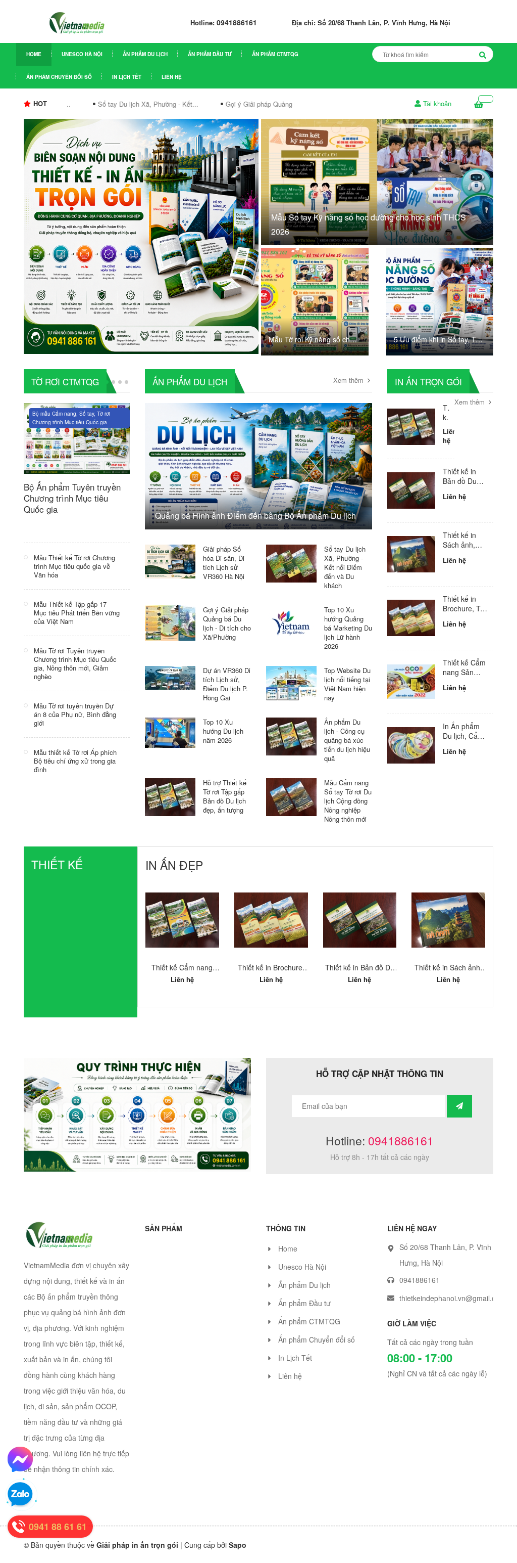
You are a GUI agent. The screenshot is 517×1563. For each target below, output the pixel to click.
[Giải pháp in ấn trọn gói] (141, 235)
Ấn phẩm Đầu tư (210, 54)
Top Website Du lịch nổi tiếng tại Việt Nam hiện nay (347, 683)
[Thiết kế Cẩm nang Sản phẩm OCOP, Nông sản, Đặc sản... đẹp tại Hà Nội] (411, 682)
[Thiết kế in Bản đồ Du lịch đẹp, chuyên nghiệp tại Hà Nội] (411, 491)
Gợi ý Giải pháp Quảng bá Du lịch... (269, 104)
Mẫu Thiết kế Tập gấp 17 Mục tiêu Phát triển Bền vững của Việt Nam (77, 612)
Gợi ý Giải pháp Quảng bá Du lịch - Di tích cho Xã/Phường (227, 623)
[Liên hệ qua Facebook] (20, 1459)
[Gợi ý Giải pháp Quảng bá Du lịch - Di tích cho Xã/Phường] (170, 621)
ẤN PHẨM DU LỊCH (189, 381)
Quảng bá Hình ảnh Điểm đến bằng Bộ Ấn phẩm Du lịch (255, 515)
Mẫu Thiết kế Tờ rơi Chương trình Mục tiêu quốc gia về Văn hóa (74, 566)
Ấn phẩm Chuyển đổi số (59, 76)
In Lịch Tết (126, 76)
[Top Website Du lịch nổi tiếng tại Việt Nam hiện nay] (291, 682)
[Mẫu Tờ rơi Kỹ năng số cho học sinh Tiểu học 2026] (315, 301)
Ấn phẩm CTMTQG (275, 54)
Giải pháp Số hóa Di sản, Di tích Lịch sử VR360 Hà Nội (223, 562)
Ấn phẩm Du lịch (145, 54)
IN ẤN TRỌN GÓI (428, 381)
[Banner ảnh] (137, 1124)
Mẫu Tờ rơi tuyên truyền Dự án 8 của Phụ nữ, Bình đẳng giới (75, 714)
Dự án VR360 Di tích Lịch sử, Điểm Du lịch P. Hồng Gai (226, 683)
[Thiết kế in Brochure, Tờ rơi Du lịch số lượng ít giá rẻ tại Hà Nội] (411, 618)
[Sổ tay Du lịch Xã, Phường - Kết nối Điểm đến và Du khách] (291, 562)
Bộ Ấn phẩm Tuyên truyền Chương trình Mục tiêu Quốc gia (72, 497)
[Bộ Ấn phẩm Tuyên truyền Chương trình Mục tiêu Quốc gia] (77, 437)
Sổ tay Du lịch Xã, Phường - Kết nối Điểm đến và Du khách (345, 567)
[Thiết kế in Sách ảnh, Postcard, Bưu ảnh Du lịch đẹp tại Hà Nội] (411, 554)
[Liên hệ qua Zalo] (20, 1494)
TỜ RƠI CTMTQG (65, 381)
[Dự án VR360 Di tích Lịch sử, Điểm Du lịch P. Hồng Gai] (170, 677)
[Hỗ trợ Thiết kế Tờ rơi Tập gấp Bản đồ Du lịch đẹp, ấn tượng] (170, 796)
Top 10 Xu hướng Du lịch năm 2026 (223, 731)
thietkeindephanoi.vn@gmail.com (452, 1308)
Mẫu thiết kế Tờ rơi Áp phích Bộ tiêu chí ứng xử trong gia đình (75, 760)
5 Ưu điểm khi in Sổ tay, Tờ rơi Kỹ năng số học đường (437, 339)
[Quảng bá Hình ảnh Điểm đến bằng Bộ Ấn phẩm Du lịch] (258, 477)
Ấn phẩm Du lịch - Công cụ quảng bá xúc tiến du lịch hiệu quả (347, 740)
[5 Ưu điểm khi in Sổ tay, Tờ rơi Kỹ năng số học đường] (440, 301)
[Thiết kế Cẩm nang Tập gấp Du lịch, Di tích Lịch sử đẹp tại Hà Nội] (411, 427)
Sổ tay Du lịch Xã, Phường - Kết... (139, 104)
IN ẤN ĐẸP (174, 865)
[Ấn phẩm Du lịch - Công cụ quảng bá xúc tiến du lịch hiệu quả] (291, 735)
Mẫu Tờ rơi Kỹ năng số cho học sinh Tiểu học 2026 (311, 339)
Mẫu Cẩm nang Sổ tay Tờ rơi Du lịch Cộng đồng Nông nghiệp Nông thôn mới (348, 801)
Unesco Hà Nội (82, 54)
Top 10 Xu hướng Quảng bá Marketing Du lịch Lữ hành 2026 (348, 628)
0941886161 (237, 22)
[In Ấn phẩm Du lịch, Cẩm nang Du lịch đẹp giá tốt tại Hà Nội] (411, 746)
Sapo (237, 1555)
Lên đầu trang (475, 1546)
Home (33, 54)
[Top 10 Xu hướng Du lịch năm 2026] (170, 731)
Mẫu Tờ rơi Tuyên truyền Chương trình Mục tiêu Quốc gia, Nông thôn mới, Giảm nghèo (75, 663)
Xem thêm (349, 380)
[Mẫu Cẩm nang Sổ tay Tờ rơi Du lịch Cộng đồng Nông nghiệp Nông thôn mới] (291, 796)
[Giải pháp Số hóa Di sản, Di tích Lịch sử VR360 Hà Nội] (170, 560)
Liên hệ (172, 76)
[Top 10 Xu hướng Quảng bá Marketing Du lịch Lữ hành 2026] (291, 621)
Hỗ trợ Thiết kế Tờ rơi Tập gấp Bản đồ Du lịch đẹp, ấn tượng (224, 796)
